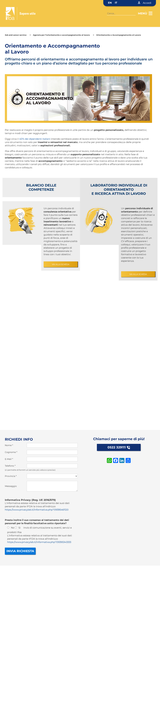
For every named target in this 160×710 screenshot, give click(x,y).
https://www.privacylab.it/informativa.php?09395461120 (36, 509)
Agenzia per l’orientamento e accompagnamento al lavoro (61, 35)
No (12, 527)
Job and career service (16, 35)
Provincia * (11, 476)
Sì (19, 527)
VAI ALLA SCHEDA (60, 264)
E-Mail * (9, 459)
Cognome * (11, 452)
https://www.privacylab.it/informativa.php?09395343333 (39, 542)
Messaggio (11, 486)
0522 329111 (117, 447)
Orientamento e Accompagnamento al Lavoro (118, 35)
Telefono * (10, 465)
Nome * (9, 445)
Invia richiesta (20, 551)
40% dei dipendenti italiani (34, 138)
